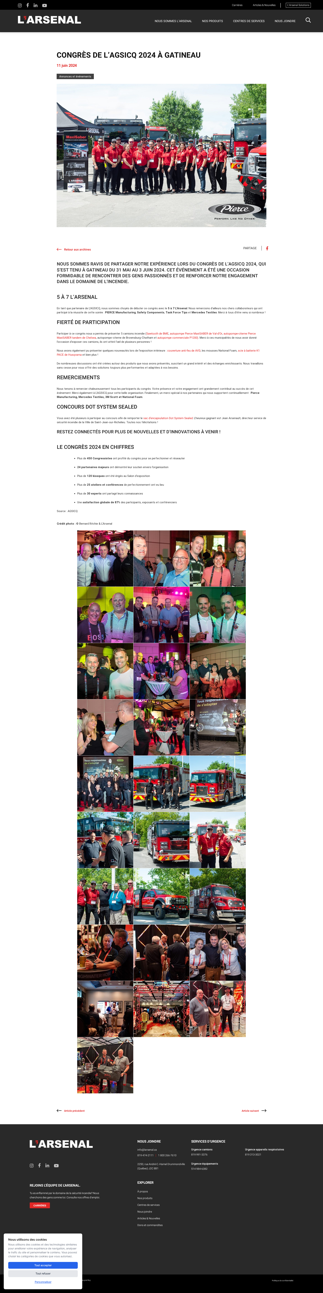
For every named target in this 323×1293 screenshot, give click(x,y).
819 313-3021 (253, 1155)
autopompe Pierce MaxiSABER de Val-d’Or (196, 334)
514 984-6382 (199, 1169)
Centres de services (249, 21)
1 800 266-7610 (167, 1155)
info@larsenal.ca (147, 1150)
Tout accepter (43, 1265)
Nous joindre (285, 21)
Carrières (237, 5)
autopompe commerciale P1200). (178, 338)
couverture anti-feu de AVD (184, 351)
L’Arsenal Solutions (298, 5)
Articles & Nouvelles (264, 5)
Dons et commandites (150, 1225)
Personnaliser (43, 1281)
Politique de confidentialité (282, 1280)
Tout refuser (43, 1273)
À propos (142, 1191)
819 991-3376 (199, 1155)
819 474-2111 (145, 1155)
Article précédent (74, 1111)
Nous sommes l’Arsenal (173, 21)
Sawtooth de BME (157, 334)
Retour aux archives (77, 249)
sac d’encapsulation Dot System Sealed (168, 418)
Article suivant (250, 1111)
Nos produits (212, 21)
